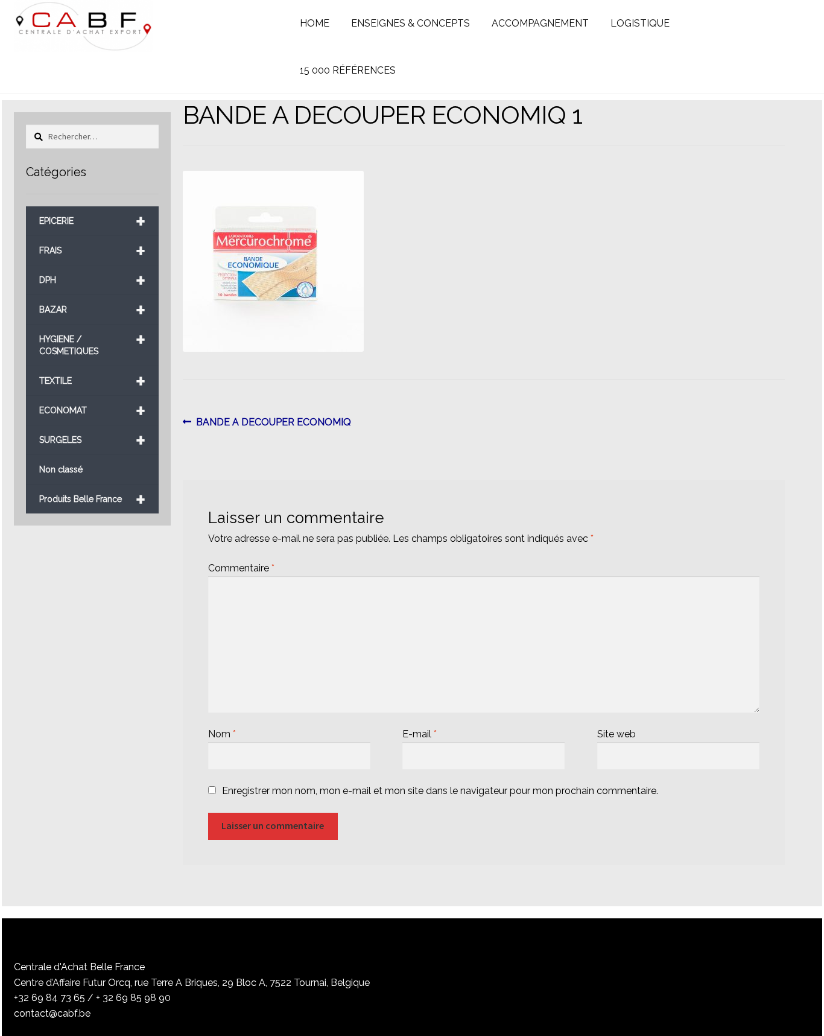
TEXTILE (92, 381)
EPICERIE (92, 221)
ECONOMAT (92, 410)
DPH (92, 280)
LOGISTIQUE (640, 23)
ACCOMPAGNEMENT (540, 23)
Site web (616, 734)
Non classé (61, 469)
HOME (314, 23)
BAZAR (92, 310)
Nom (222, 734)
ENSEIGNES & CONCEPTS (410, 23)
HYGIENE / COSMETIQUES (92, 340)
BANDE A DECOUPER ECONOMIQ (273, 423)
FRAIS (92, 251)
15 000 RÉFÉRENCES (348, 70)
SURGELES (92, 440)
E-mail (419, 734)
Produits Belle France (92, 499)
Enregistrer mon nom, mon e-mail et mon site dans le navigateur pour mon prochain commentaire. (440, 790)
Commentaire (241, 568)
